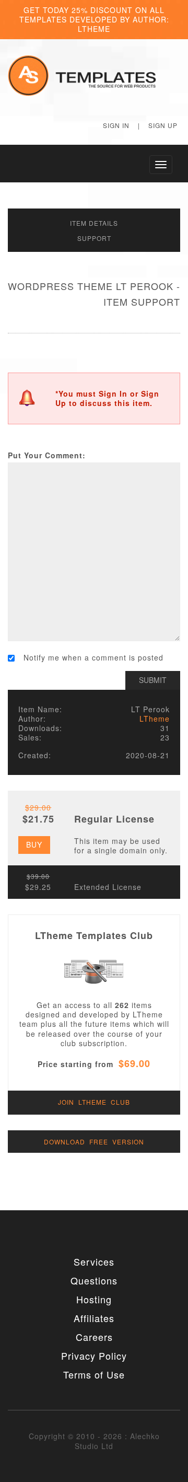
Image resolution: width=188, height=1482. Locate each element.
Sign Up (163, 125)
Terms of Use (94, 1374)
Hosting (94, 1299)
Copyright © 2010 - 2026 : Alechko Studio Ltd (94, 1441)
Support (94, 238)
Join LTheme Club (94, 1101)
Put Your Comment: (47, 455)
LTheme (154, 718)
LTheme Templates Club (94, 935)
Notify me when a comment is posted (93, 658)
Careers (94, 1337)
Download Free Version (94, 1141)
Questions (94, 1280)
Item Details (94, 222)
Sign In (116, 125)
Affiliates (94, 1318)
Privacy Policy (94, 1355)
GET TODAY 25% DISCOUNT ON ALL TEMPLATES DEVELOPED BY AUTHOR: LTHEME (94, 19)
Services (94, 1261)
